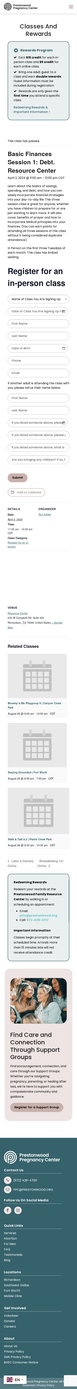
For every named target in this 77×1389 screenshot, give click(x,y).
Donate (9, 1321)
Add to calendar (29, 492)
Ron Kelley (44, 514)
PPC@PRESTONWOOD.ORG (33, 1190)
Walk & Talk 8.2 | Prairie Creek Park (30, 839)
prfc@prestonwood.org (38, 915)
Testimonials (13, 1255)
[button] (71, 6)
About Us (10, 1346)
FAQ (7, 1249)
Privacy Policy (14, 1351)
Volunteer (11, 1315)
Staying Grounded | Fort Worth (27, 772)
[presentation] (37, 676)
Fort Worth (12, 1290)
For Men (10, 1244)
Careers (10, 1326)
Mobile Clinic (13, 1296)
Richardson (12, 1280)
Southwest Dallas (16, 1285)
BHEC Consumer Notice (21, 1362)
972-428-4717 (38, 920)
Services (10, 1233)
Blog (7, 1260)
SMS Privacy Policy (17, 1357)
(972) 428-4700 (25, 1180)
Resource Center (18, 613)
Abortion (10, 1238)
